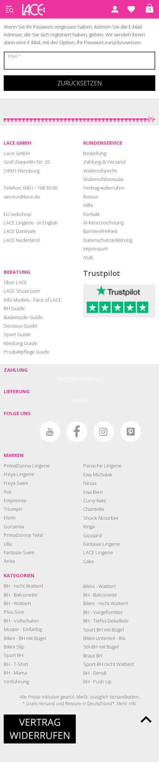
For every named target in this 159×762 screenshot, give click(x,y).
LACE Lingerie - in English (31, 222)
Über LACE (15, 282)
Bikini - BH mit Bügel (25, 638)
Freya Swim (16, 483)
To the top (146, 719)
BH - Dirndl (94, 673)
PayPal (63, 379)
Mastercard (91, 379)
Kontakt (91, 214)
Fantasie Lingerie (101, 544)
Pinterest (131, 431)
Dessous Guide (20, 325)
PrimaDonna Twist (23, 535)
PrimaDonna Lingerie (27, 465)
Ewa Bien (93, 492)
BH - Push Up (97, 681)
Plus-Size (14, 611)
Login (114, 9)
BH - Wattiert (17, 603)
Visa (75, 379)
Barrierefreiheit (100, 231)
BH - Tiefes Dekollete (106, 620)
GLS (84, 400)
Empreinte (15, 500)
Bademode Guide (23, 317)
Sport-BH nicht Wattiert (108, 664)
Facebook (77, 431)
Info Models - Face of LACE (32, 299)
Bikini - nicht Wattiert (105, 603)
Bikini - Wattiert (99, 586)
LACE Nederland (22, 240)
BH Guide (14, 308)
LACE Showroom (22, 291)
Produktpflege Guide (27, 351)
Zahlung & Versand (104, 161)
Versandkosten (124, 697)
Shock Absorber (101, 518)
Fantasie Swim (19, 552)
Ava (7, 491)
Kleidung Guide (20, 343)
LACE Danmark (19, 231)
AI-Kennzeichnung (103, 222)
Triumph (13, 509)
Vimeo (23, 431)
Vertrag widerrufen (104, 187)
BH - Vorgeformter (103, 612)
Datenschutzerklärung (107, 240)
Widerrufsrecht (100, 170)
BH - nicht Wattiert (23, 585)
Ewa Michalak (97, 474)
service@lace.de (22, 196)
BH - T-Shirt (16, 664)
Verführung (16, 681)
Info (132, 703)
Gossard (92, 535)
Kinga (89, 526)
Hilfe (88, 205)
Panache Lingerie (102, 465)
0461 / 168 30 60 (40, 187)
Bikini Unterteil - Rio (104, 638)
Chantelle (93, 509)
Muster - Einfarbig (23, 629)
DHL (75, 400)
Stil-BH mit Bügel (101, 646)
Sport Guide (17, 334)
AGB (88, 257)
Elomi (10, 517)
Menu (9, 9)
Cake (88, 561)
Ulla (8, 544)
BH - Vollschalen (21, 620)
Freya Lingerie (19, 474)
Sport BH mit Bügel (103, 629)
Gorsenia (14, 526)
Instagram (104, 431)
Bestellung (94, 153)
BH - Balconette (21, 594)
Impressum (95, 248)
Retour (90, 196)
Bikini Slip (14, 646)
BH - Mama (15, 672)
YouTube (50, 431)
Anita (9, 561)
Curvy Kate (94, 500)
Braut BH (92, 655)
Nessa (90, 483)
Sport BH (13, 655)
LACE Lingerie (98, 552)
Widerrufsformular (103, 179)
